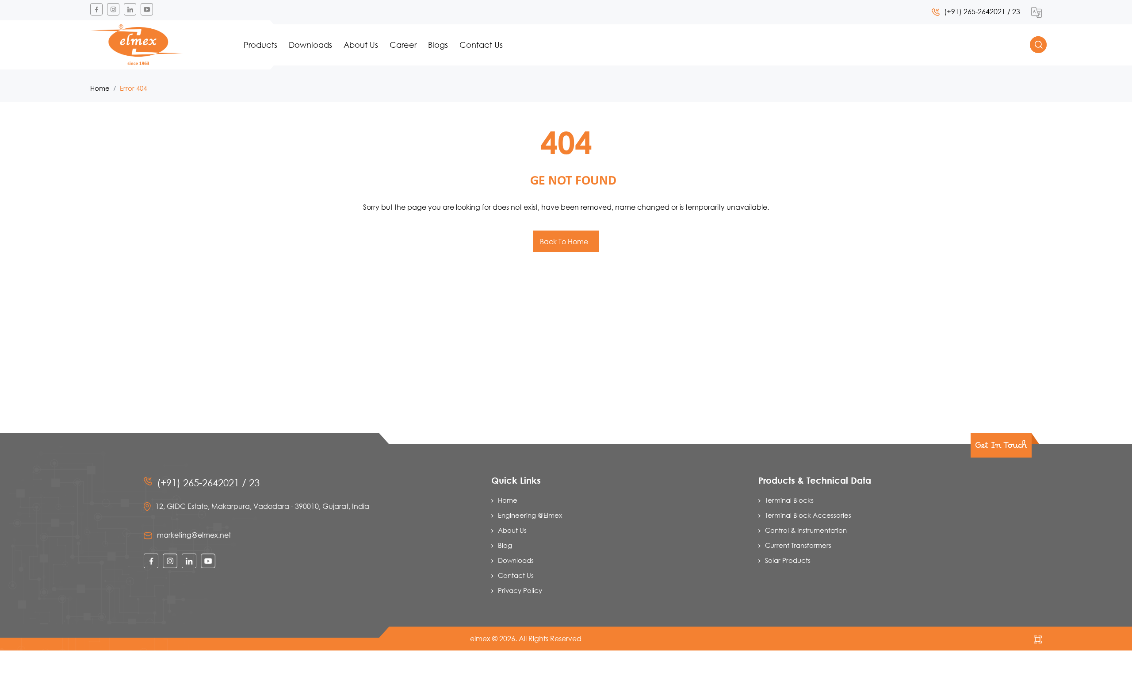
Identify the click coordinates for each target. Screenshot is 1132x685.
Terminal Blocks (789, 500)
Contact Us (481, 45)
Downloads (310, 45)
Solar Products (788, 560)
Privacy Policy (520, 590)
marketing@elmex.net (194, 534)
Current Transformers (798, 545)
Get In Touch (1001, 447)
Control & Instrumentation (806, 530)
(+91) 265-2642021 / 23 (982, 11)
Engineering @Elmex (530, 515)
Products (260, 45)
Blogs (438, 45)
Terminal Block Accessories (808, 515)
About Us (361, 45)
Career (403, 45)
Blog (505, 545)
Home (100, 88)
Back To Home (565, 241)
